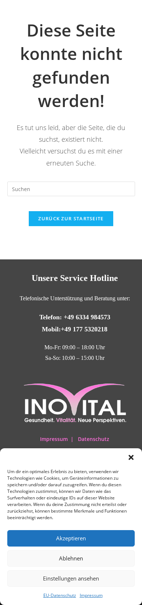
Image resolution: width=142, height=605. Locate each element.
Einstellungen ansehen (71, 578)
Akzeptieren (71, 538)
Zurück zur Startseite (70, 218)
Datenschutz (93, 438)
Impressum (91, 595)
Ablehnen (71, 558)
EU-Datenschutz (59, 595)
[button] (131, 457)
